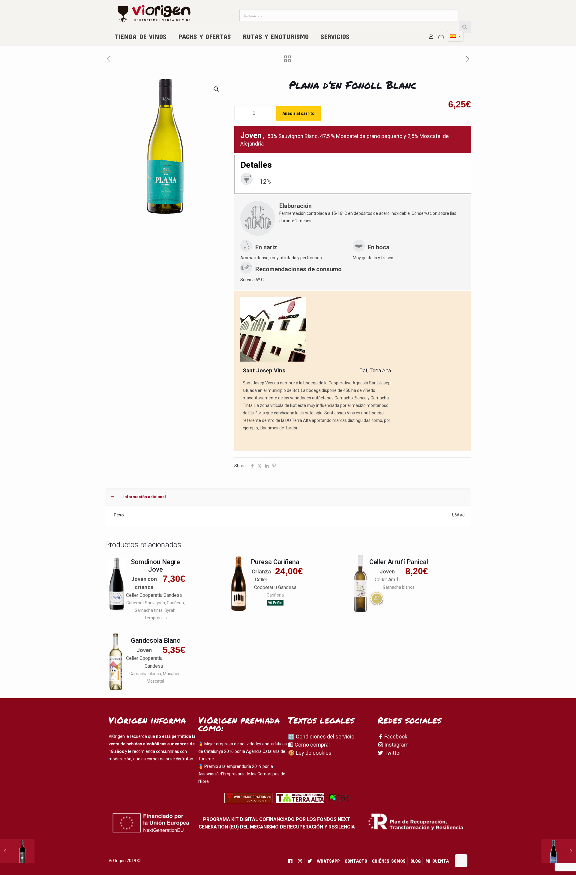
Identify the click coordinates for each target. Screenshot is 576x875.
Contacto (356, 861)
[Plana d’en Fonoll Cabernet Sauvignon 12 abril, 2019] (559, 851)
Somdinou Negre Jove (155, 565)
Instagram (396, 744)
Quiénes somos (389, 861)
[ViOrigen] (154, 13)
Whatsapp (328, 861)
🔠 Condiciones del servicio (321, 736)
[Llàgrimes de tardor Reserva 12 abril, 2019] (17, 851)
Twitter (392, 753)
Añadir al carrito (298, 113)
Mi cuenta (437, 861)
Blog (415, 861)
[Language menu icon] (455, 36)
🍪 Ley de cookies (310, 753)
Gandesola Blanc (155, 640)
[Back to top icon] (461, 860)
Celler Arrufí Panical (398, 562)
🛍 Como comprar (309, 744)
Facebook (395, 736)
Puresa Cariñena (275, 562)
